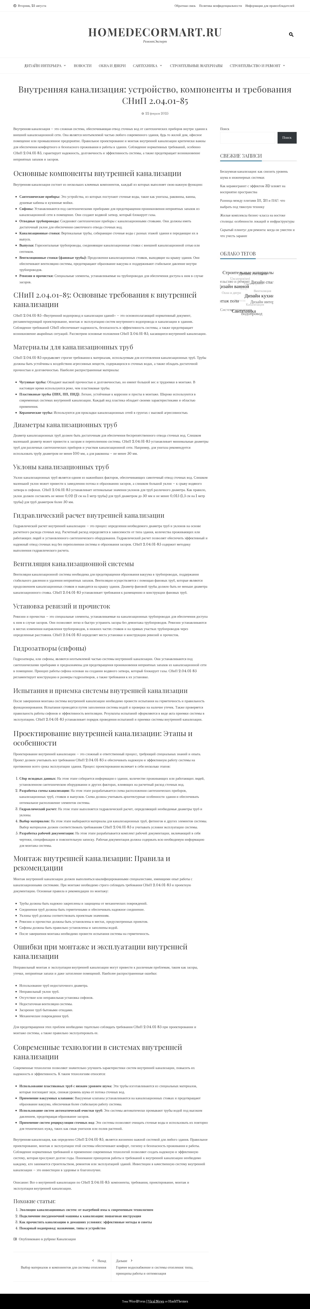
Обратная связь (185, 6)
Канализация (66, 1239)
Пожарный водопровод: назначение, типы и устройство (62, 1228)
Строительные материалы (196, 65)
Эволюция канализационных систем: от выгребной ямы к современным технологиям (86, 1210)
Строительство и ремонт (255, 65)
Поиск (224, 129)
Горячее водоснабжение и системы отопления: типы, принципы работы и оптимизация (154, 1267)
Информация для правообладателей (269, 6)
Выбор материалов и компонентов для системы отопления (63, 1264)
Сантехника (145, 65)
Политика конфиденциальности (220, 6)
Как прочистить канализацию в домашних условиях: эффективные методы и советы (85, 1222)
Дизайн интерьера (42, 65)
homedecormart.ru (155, 31)
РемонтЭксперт (155, 41)
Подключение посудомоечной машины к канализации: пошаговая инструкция (80, 1216)
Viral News (156, 1301)
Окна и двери (112, 65)
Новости (83, 65)
